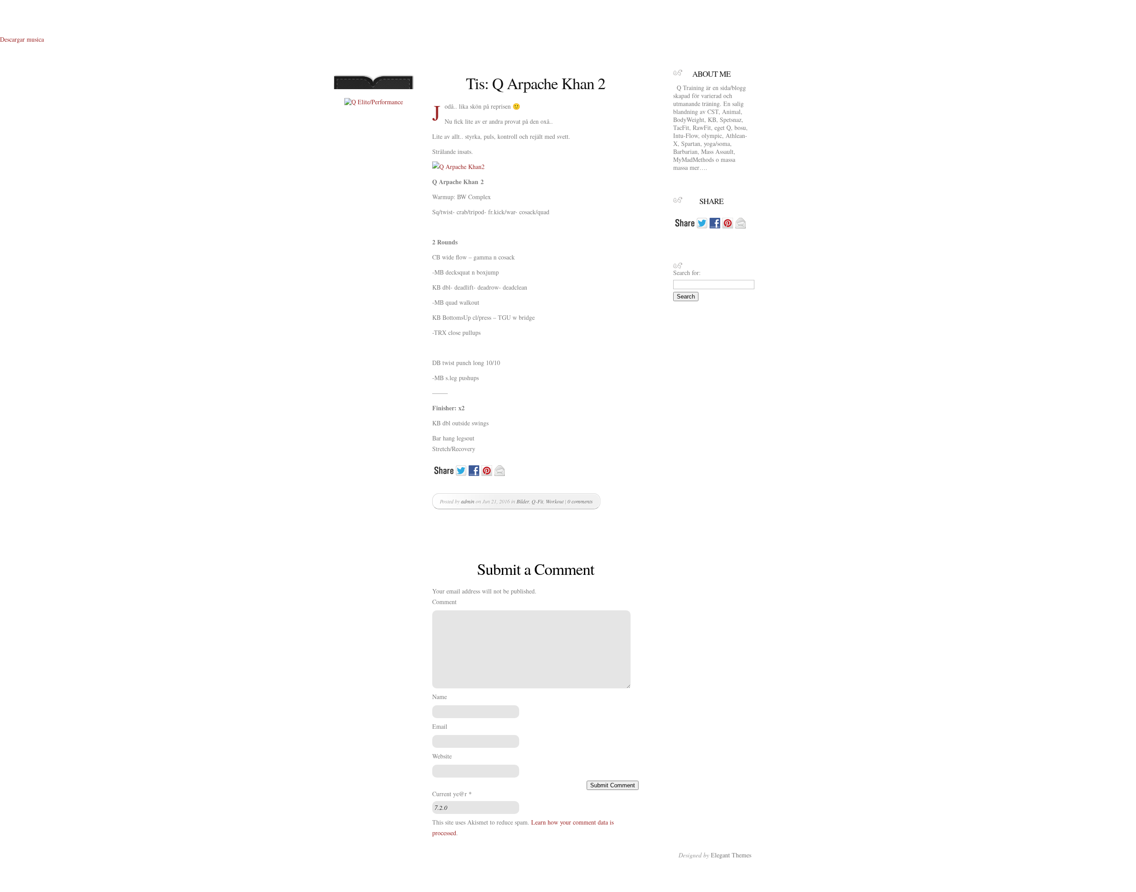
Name (439, 696)
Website (442, 756)
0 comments (580, 501)
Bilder (523, 501)
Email (439, 726)
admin (467, 501)
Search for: (687, 272)
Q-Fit (537, 501)
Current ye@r (452, 794)
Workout (555, 501)
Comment (444, 601)
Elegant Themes (731, 855)
